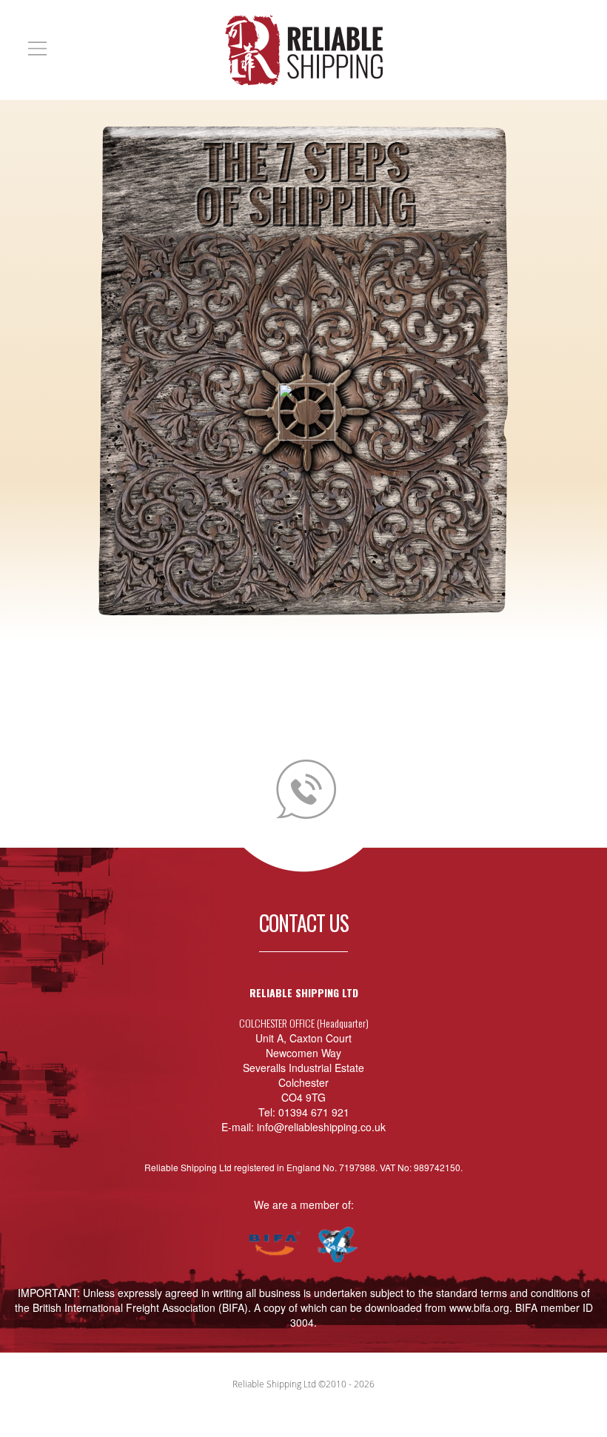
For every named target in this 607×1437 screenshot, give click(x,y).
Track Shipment (553, 45)
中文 (492, 45)
